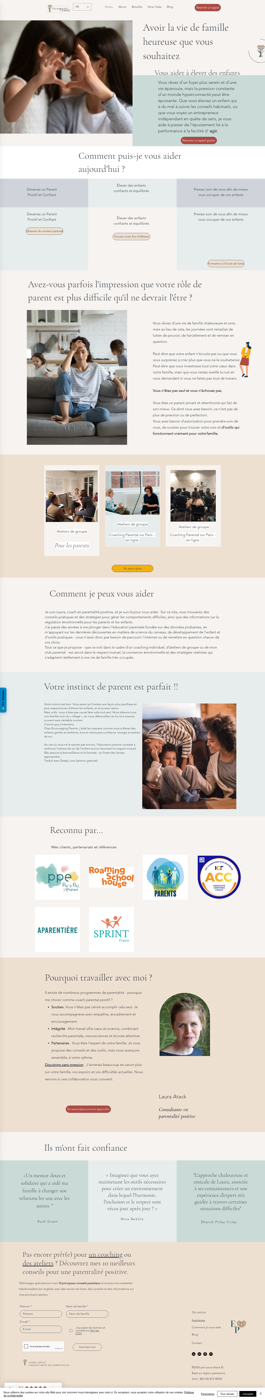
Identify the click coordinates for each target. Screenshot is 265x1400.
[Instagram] (199, 1354)
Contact (197, 1343)
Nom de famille (76, 1306)
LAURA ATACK (37, 1362)
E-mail (24, 1321)
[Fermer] (261, 1394)
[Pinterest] (211, 1354)
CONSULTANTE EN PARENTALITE (49, 1365)
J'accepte (247, 1394)
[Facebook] (205, 1354)
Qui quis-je (199, 1312)
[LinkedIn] (193, 1354)
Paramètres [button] (207, 1394)
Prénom (25, 1306)
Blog (195, 1334)
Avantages (198, 1320)
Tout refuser (227, 1394)
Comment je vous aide (206, 1327)
